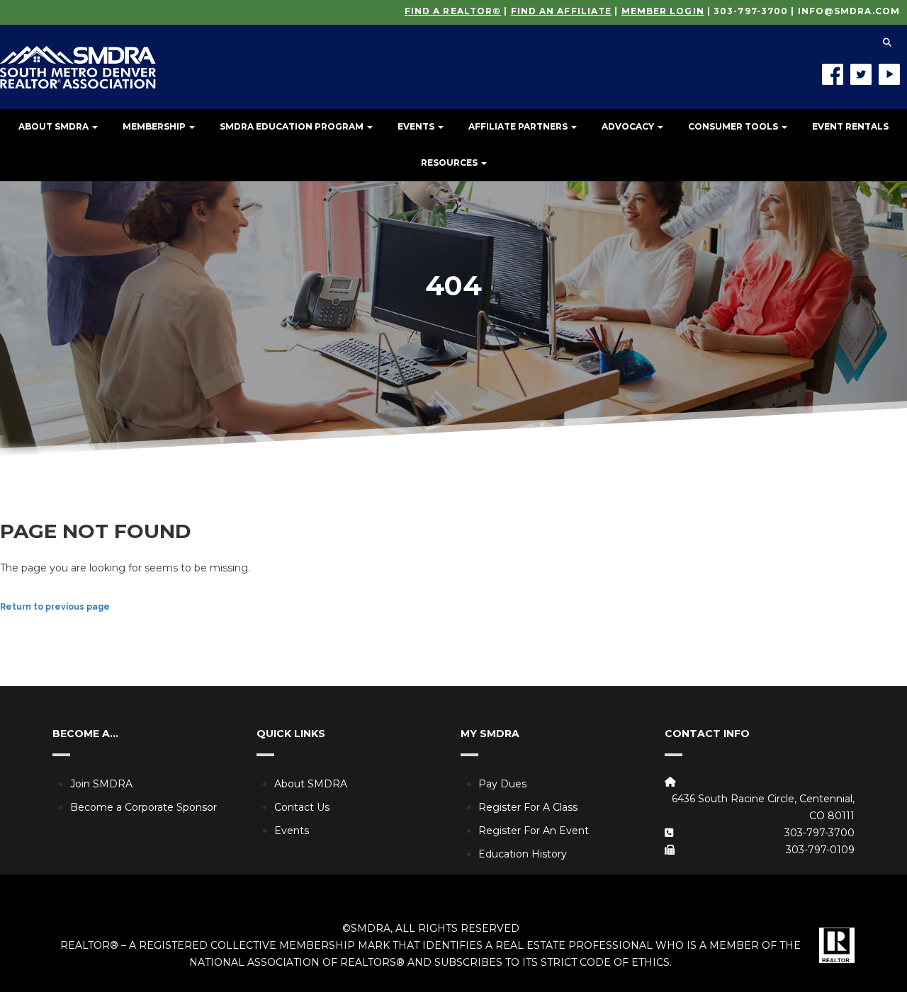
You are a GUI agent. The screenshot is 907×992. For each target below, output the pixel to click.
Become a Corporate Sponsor (143, 807)
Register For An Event (533, 830)
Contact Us (301, 807)
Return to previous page (55, 607)
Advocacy (629, 126)
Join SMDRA (101, 783)
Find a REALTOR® (453, 11)
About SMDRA (54, 126)
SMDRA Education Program (293, 126)
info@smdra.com (849, 11)
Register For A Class (528, 807)
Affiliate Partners (519, 126)
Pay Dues (502, 783)
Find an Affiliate (561, 11)
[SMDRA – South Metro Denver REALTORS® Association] (78, 56)
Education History (522, 854)
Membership (155, 126)
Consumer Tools (734, 126)
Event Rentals (850, 126)
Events (417, 126)
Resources (450, 162)
